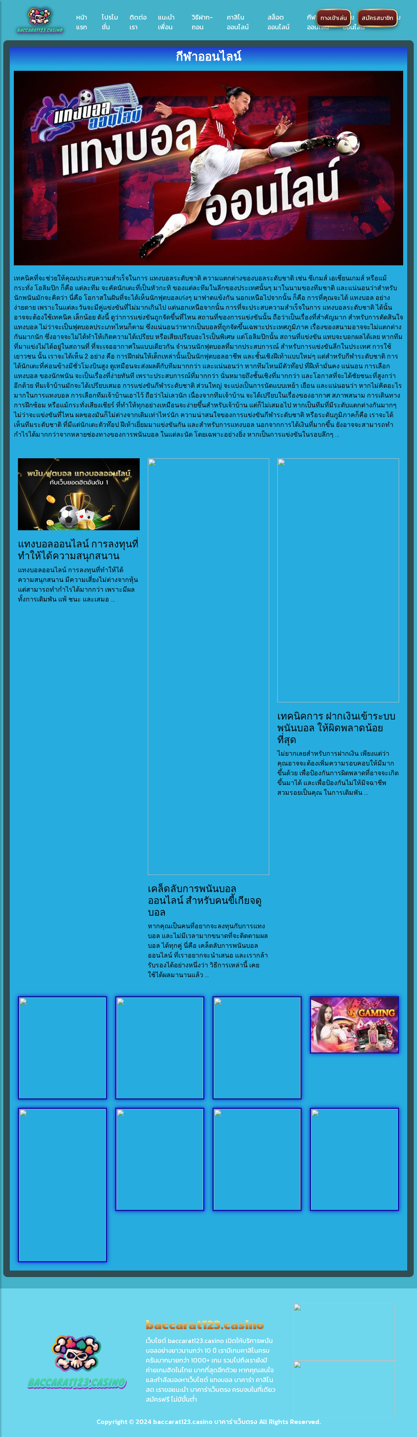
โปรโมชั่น (110, 22)
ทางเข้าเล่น (333, 17)
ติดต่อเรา (138, 22)
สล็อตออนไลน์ (279, 22)
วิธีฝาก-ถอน (202, 22)
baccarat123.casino (183, 1421)
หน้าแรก (81, 22)
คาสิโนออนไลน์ (238, 22)
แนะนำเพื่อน (166, 22)
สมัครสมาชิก (377, 17)
